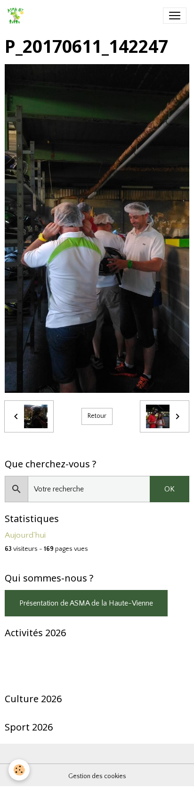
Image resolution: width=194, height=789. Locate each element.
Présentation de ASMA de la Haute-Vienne (86, 603)
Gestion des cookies (97, 776)
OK (169, 489)
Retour (97, 416)
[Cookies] (19, 770)
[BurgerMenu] (174, 16)
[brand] (18, 16)
